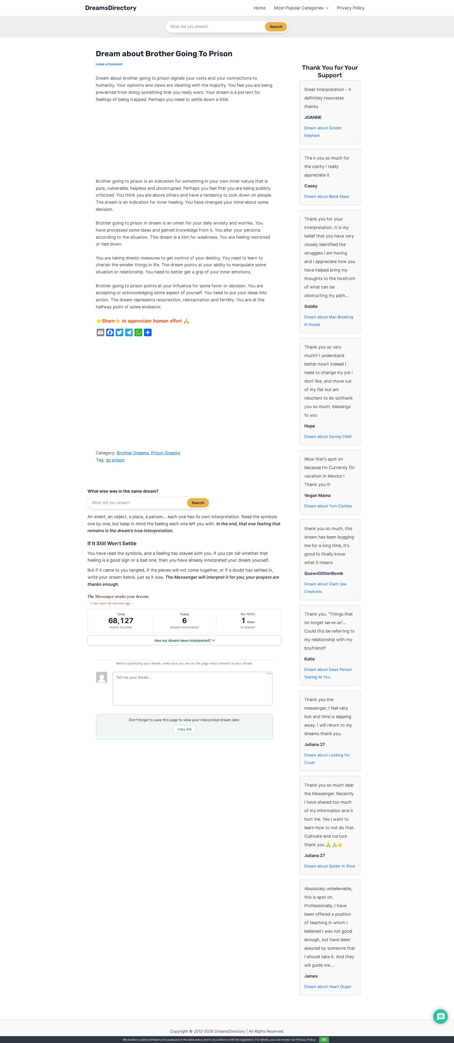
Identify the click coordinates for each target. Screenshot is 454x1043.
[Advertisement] (184, 143)
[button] (325, 8)
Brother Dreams (133, 452)
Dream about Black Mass (326, 196)
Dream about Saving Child (327, 436)
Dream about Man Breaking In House (328, 321)
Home (260, 7)
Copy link (184, 729)
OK (324, 1039)
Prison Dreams (165, 452)
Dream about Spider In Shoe (329, 866)
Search (276, 26)
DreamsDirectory (110, 8)
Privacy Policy (351, 7)
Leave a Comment (109, 64)
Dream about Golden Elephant (323, 131)
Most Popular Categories (298, 7)
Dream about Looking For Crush (327, 759)
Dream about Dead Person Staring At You (328, 673)
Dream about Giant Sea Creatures (325, 588)
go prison (115, 459)
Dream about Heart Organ (327, 986)
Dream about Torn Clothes (328, 506)
